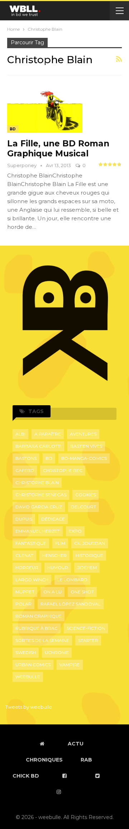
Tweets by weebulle (28, 707)
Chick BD (26, 776)
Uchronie (57, 652)
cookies (85, 494)
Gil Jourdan (89, 543)
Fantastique (30, 543)
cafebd (24, 470)
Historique (89, 555)
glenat (24, 555)
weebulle (27, 676)
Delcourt (83, 506)
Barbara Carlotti (38, 446)
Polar (23, 604)
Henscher (54, 555)
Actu (75, 743)
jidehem (87, 567)
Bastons (26, 458)
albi (20, 434)
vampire (69, 664)
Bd (49, 458)
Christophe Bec (62, 470)
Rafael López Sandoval (70, 604)
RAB (86, 760)
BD (13, 129)
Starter (88, 640)
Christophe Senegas (40, 494)
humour (57, 567)
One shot (82, 591)
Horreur (26, 567)
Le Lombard (72, 579)
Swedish (25, 652)
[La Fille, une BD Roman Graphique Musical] (44, 109)
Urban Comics (33, 664)
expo (75, 531)
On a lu (52, 591)
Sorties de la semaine (42, 640)
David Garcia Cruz (38, 506)
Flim (60, 543)
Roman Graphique (38, 616)
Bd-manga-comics (84, 458)
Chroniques (44, 760)
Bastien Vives (86, 446)
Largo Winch (31, 579)
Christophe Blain (37, 482)
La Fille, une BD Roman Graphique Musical (58, 149)
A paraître (47, 434)
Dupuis (23, 519)
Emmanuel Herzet (37, 531)
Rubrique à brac (36, 628)
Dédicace (53, 519)
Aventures (83, 434)
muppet (24, 591)
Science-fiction (86, 628)
